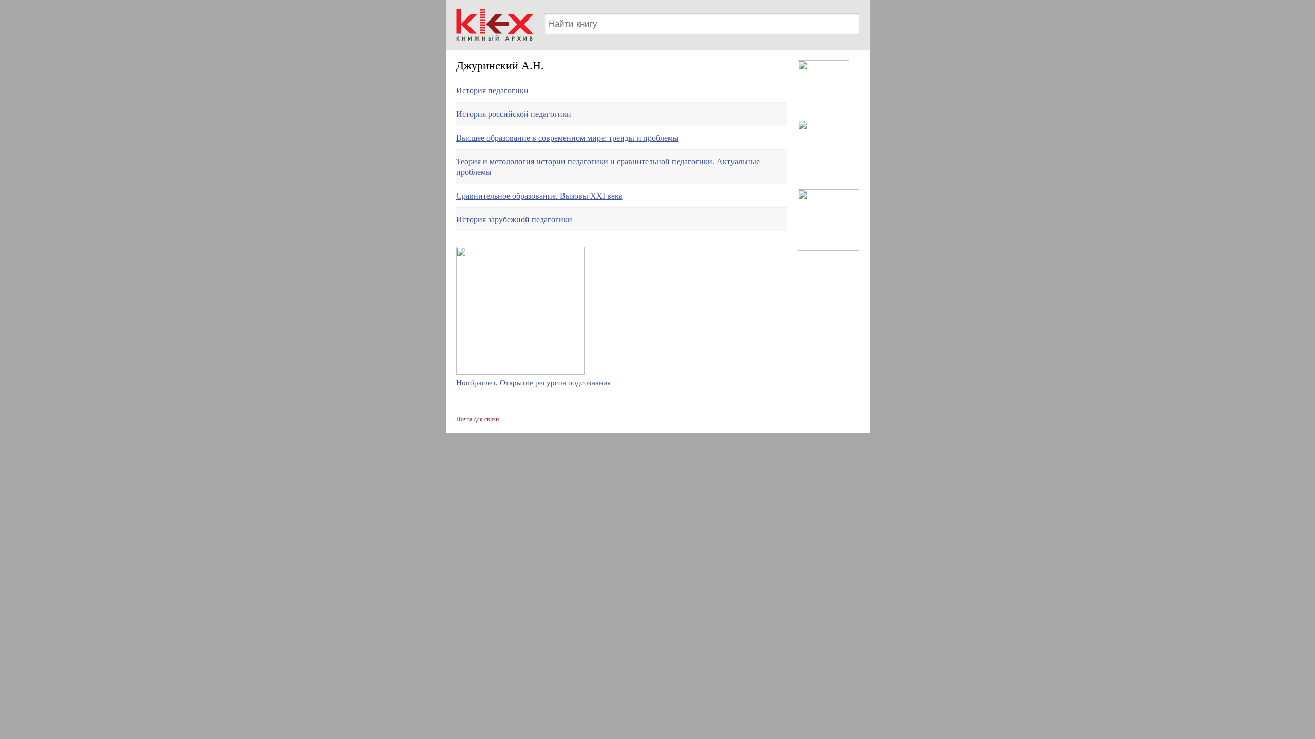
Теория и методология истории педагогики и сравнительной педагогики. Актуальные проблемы (608, 167)
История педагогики (492, 90)
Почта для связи (477, 419)
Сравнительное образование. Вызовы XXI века (539, 195)
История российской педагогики (513, 114)
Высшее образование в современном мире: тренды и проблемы (567, 137)
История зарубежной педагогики (514, 219)
